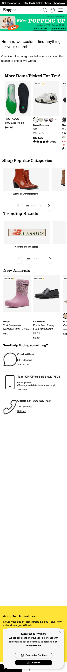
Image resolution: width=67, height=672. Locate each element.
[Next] (49, 205)
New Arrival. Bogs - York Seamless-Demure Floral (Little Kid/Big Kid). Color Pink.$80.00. (17, 305)
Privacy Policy (33, 645)
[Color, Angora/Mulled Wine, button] (51, 119)
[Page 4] (35, 205)
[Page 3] (33, 205)
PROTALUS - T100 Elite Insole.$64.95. (18, 105)
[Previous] (18, 205)
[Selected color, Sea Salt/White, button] (35, 119)
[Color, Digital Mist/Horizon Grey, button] (46, 119)
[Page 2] (31, 205)
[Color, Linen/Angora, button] (41, 119)
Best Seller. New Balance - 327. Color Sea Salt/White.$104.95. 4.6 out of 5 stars (46, 112)
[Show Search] (45, 10)
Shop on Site (40, 28)
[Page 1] (27, 205)
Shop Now (59, 3)
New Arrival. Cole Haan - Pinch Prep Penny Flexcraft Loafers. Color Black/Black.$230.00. (46, 307)
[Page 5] (38, 205)
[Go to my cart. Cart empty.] (52, 10)
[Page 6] (40, 205)
